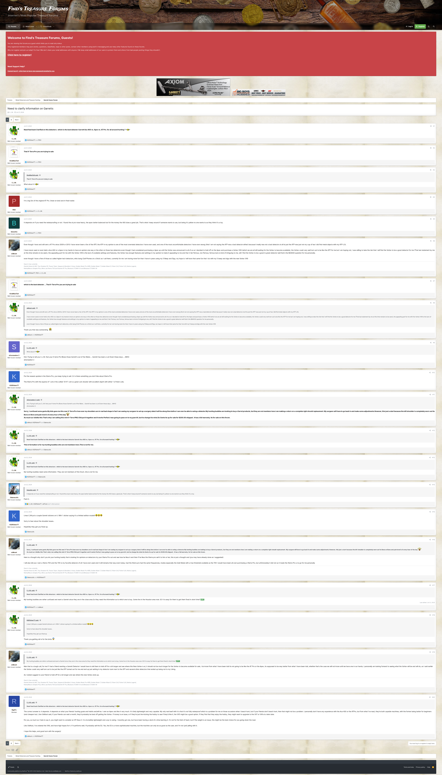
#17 (433, 585)
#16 (433, 539)
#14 (433, 484)
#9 (434, 342)
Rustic (12, 767)
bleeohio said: (31, 490)
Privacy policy (420, 767)
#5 (434, 219)
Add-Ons (48, 771)
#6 (434, 241)
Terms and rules (409, 767)
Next (16, 120)
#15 (433, 512)
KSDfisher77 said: (33, 620)
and (34, 140)
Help (428, 767)
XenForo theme (69, 771)
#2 (434, 148)
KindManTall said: (32, 175)
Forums (13, 26)
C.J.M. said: (31, 348)
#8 (434, 303)
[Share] (430, 126)
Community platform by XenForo (25, 771)
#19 (433, 652)
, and (36, 273)
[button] (18, 26)
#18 (433, 615)
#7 (434, 281)
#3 (434, 170)
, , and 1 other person (44, 504)
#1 (434, 126)
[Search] (433, 26)
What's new (29, 26)
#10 (433, 372)
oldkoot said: (31, 308)
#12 (433, 430)
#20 (433, 697)
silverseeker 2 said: (33, 400)
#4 (434, 197)
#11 (433, 394)
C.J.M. (11, 112)
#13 (433, 457)
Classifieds (47, 26)
